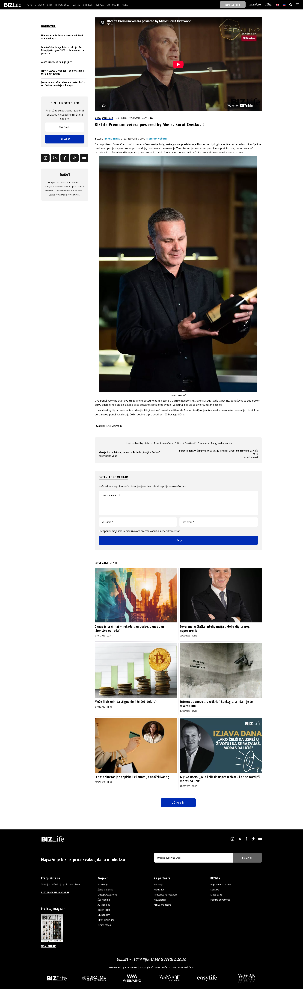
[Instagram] (45, 158)
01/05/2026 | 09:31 (103, 635)
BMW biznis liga (106, 919)
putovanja (77, 190)
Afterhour (107, 118)
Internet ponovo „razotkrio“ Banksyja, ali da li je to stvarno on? (216, 703)
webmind (74, 194)
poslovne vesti (63, 190)
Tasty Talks (104, 909)
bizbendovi (74, 182)
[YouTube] (84, 158)
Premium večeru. (156, 138)
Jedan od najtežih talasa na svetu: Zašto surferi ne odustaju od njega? (63, 84)
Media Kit (159, 889)
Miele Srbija (112, 138)
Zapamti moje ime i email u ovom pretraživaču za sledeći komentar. (140, 531)
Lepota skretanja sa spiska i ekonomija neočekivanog (132, 777)
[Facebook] (64, 158)
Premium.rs (131, 967)
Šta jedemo (104, 899)
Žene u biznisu (105, 889)
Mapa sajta (216, 894)
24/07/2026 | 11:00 (103, 782)
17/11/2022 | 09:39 (138, 118)
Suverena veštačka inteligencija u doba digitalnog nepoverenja (215, 628)
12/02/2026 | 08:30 (188, 786)
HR (66, 186)
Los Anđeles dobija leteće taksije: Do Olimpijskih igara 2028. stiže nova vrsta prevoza (62, 50)
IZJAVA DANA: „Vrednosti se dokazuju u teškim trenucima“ (62, 72)
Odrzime (49, 190)
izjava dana (76, 186)
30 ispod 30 (53, 182)
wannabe (62, 194)
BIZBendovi (104, 914)
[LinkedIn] (55, 158)
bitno (63, 182)
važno (52, 194)
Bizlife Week (104, 924)
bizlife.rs (165, 967)
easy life (49, 186)
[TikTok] (74, 158)
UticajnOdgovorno (107, 894)
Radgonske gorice (221, 443)
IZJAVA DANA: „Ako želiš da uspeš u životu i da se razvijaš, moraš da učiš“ (220, 779)
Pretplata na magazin (165, 894)
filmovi (59, 186)
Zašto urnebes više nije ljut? (56, 62)
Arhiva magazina (162, 904)
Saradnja (158, 884)
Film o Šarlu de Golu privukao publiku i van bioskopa (62, 37)
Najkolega (103, 884)
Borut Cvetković (186, 443)
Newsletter (160, 899)
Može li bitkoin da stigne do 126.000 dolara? (126, 701)
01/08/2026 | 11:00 (103, 707)
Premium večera (163, 443)
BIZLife (124, 118)
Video (98, 118)
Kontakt (214, 889)
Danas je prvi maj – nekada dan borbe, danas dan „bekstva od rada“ (129, 628)
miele (203, 443)
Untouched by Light (138, 443)
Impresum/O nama (220, 884)
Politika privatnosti (220, 899)
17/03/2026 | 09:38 (188, 711)
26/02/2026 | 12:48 (188, 635)
